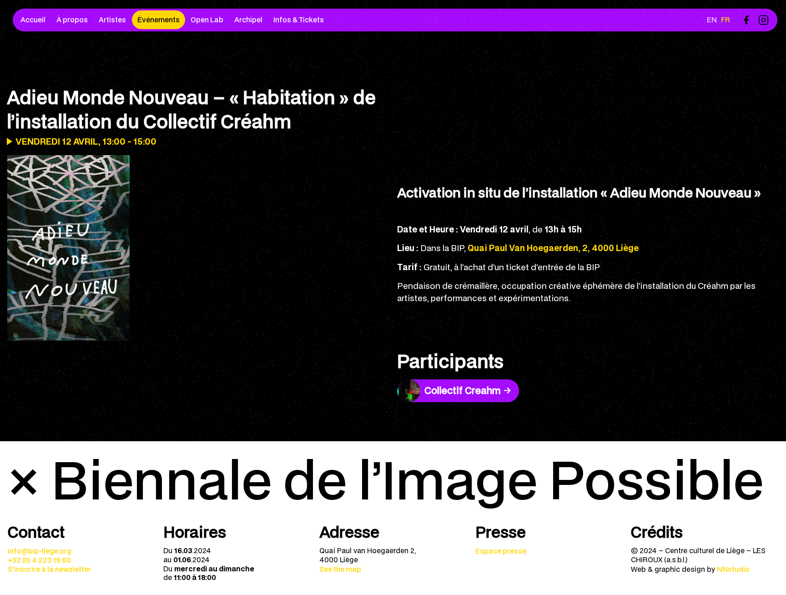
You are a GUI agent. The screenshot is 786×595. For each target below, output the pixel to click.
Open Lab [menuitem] (207, 19)
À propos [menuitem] (72, 19)
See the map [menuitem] (340, 569)
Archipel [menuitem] (248, 19)
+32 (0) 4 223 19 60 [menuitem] (39, 560)
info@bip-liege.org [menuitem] (39, 550)
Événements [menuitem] (158, 19)
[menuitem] (746, 19)
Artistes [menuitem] (112, 19)
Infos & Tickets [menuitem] (298, 19)
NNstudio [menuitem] (733, 569)
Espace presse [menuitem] (500, 550)
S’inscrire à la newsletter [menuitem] (49, 569)
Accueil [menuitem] (32, 19)
